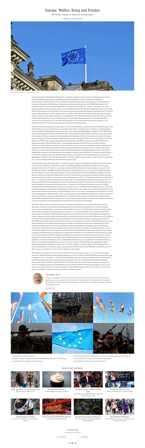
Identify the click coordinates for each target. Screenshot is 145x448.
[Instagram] (75, 443)
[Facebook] (69, 443)
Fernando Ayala (77, 18)
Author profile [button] (50, 288)
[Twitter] (72, 443)
